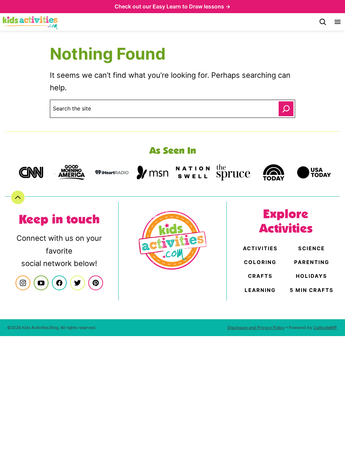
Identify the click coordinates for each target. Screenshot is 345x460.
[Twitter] (77, 282)
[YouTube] (41, 282)
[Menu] (337, 21)
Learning (260, 290)
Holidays (311, 276)
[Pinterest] (95, 282)
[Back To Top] (17, 197)
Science (311, 248)
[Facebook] (59, 282)
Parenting (311, 262)
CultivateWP (325, 327)
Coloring (260, 262)
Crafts (260, 276)
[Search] (322, 21)
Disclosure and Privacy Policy (256, 327)
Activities (260, 248)
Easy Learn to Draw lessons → (191, 6)
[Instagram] (22, 282)
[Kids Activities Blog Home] (31, 21)
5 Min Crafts (312, 290)
